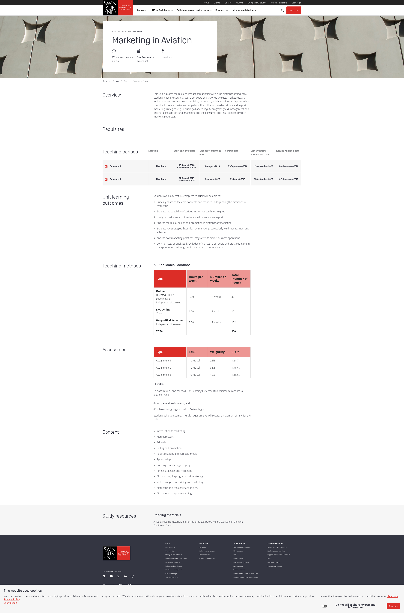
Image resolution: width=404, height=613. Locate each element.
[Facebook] (104, 576)
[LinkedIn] (125, 576)
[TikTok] (133, 576)
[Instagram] (118, 576)
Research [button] (221, 11)
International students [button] (245, 11)
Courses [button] (142, 11)
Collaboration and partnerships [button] (194, 11)
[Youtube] (111, 576)
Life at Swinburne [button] (162, 11)
